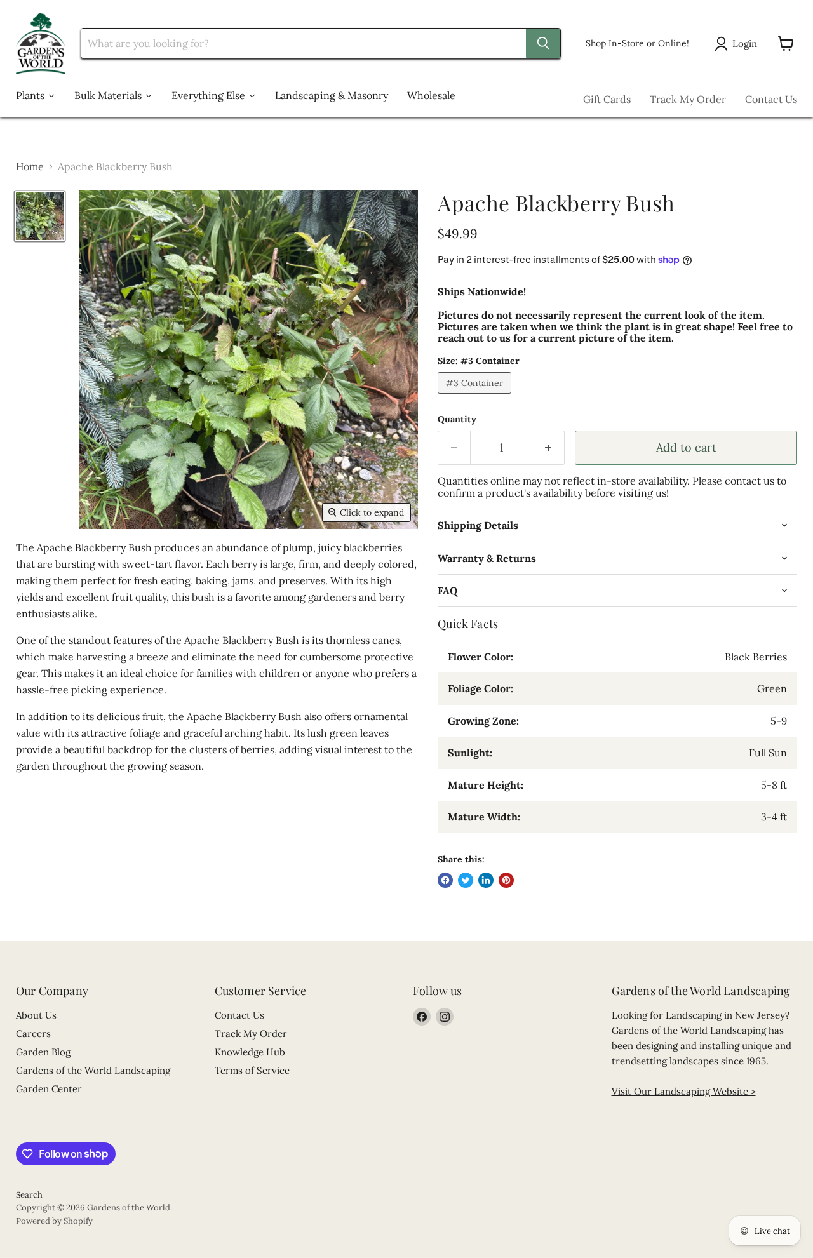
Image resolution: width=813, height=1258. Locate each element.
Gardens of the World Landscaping (93, 1070)
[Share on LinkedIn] (486, 880)
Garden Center (49, 1089)
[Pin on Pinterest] (506, 880)
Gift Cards (607, 99)
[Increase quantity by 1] (548, 448)
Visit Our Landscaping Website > (684, 1091)
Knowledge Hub (250, 1052)
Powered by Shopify (54, 1220)
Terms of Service (252, 1070)
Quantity (457, 419)
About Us (36, 1015)
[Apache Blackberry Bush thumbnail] (40, 216)
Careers (33, 1033)
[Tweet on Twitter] (465, 880)
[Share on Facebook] (445, 880)
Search (29, 1194)
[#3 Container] (476, 396)
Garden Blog (43, 1052)
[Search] (543, 43)
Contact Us (771, 99)
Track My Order (688, 99)
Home (30, 166)
